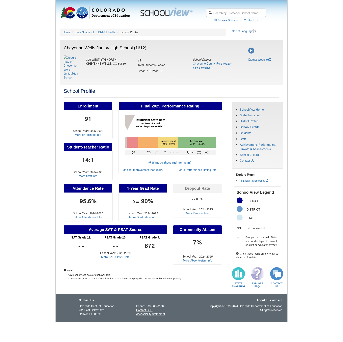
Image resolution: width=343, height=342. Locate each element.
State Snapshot (84, 32)
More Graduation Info (142, 217)
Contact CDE (144, 310)
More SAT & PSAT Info (115, 257)
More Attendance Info (88, 217)
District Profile (107, 32)
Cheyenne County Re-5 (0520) (212, 63)
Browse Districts (228, 20)
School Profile (249, 127)
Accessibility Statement (150, 314)
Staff (243, 139)
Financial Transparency (252, 180)
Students (245, 133)
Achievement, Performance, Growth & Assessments (258, 146)
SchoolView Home (252, 109)
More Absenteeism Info (197, 260)
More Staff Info (88, 176)
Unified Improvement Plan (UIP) (143, 170)
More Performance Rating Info (197, 170)
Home (66, 32)
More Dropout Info (197, 213)
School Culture (249, 154)
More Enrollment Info (88, 135)
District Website (258, 59)
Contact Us (251, 20)
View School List (202, 67)
